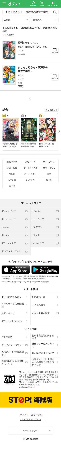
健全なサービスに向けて (43, 345)
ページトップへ (30, 430)
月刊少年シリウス (28, 42)
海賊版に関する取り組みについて (12, 362)
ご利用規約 (7, 337)
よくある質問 (38, 305)
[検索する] (54, 12)
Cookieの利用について (43, 353)
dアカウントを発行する (30, 415)
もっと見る (50, 110)
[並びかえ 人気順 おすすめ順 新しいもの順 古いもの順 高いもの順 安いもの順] (16, 20)
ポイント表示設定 (41, 313)
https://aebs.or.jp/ (28, 387)
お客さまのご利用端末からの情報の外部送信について (43, 362)
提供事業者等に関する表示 (43, 337)
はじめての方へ (13, 297)
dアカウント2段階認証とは (13, 353)
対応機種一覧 (38, 297)
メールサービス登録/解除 (13, 305)
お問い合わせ (8, 313)
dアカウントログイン (12, 321)
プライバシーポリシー (12, 345)
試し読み (55, 52)
